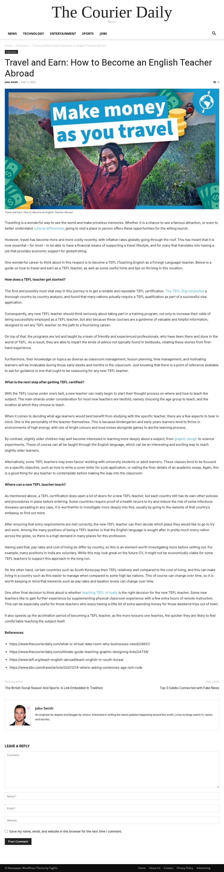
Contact (168, 868)
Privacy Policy (185, 868)
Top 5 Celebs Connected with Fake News (189, 688)
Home (8, 45)
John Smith (11, 82)
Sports (88, 33)
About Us (154, 868)
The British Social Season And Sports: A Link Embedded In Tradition (54, 688)
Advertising (203, 868)
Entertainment (63, 33)
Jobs (103, 33)
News (12, 33)
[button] (214, 34)
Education (22, 45)
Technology (33, 33)
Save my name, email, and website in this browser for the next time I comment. (65, 831)
